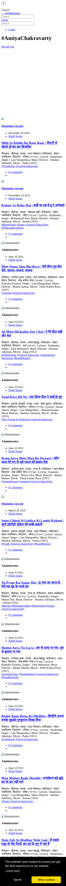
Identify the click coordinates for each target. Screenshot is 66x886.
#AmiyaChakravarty (27, 166)
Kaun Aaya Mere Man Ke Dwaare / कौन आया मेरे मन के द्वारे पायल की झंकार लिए (30, 460)
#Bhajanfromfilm (20, 605)
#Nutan (21, 224)
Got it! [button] (17, 879)
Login (4, 19)
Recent (5, 46)
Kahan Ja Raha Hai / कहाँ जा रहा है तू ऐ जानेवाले (32, 205)
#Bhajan (6, 605)
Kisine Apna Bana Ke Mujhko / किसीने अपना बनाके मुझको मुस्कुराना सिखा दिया (32, 718)
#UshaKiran (8, 166)
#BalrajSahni (8, 224)
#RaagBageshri (9, 677)
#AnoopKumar (9, 481)
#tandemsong (47, 354)
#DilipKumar (8, 354)
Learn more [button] (13, 870)
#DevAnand (8, 419)
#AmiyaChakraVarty (37, 224)
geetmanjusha (12, 13)
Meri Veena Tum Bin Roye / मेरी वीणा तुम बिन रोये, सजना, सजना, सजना (31, 268)
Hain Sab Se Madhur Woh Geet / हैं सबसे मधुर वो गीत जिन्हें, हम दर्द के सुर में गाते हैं (30, 842)
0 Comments (15, 172)
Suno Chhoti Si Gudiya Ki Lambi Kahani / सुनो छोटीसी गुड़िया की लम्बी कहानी (32, 522)
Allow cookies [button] (46, 879)
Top (12, 46)
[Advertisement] (33, 83)
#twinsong (7, 358)
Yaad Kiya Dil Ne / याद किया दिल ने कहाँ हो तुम (31, 397)
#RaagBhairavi (22, 358)
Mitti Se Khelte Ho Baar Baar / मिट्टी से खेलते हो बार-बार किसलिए (29, 145)
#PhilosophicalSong (12, 227)
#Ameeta (6, 292)
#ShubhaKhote (27, 674)
